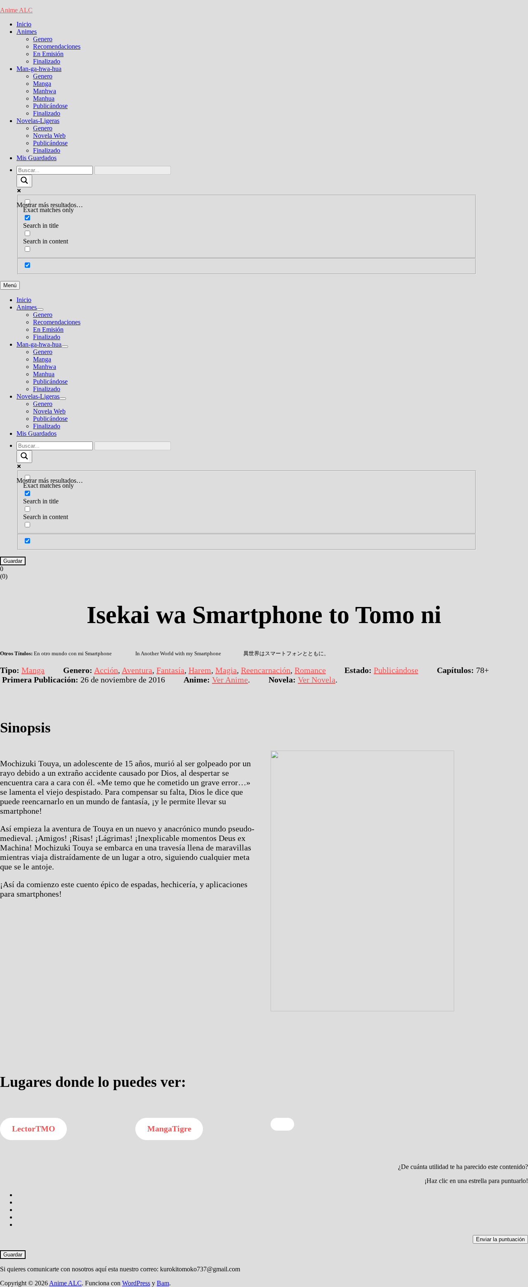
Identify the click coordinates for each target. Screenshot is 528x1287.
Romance (310, 670)
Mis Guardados (36, 157)
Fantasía (170, 670)
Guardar (12, 561)
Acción (106, 670)
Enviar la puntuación (500, 1239)
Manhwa (44, 90)
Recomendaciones (56, 46)
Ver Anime (230, 679)
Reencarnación (265, 670)
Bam (163, 1283)
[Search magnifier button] (24, 181)
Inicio (23, 24)
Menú (9, 285)
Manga (42, 83)
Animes (26, 31)
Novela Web (49, 135)
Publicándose (50, 105)
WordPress (136, 1283)
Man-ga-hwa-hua (38, 68)
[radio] (272, 1195)
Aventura (137, 670)
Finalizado (46, 61)
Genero (42, 39)
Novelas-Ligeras (37, 120)
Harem (200, 670)
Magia (226, 670)
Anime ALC (16, 10)
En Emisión (48, 53)
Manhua (43, 98)
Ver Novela (316, 679)
